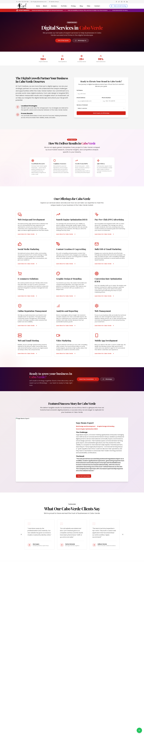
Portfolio (64, 6)
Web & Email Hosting (120, 6)
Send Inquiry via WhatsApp (101, 113)
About (45, 6)
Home (38, 6)
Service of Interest (82, 105)
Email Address (81, 97)
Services (54, 6)
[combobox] (101, 108)
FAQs (88, 6)
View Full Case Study (83, 476)
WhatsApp (109, 379)
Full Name (80, 90)
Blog (81, 6)
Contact (97, 6)
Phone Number (106, 97)
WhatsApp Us (82, 40)
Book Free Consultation (87, 379)
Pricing (73, 6)
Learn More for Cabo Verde (26, 234)
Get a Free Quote (63, 40)
